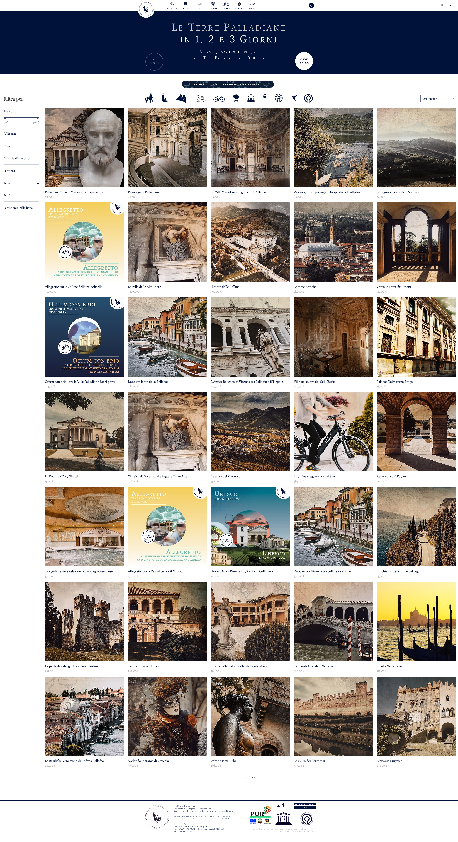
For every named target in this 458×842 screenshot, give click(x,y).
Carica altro (250, 777)
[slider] (5, 117)
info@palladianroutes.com (192, 823)
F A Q (305, 807)
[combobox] (438, 98)
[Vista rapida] (84, 147)
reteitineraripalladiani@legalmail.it (195, 826)
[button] (311, 5)
